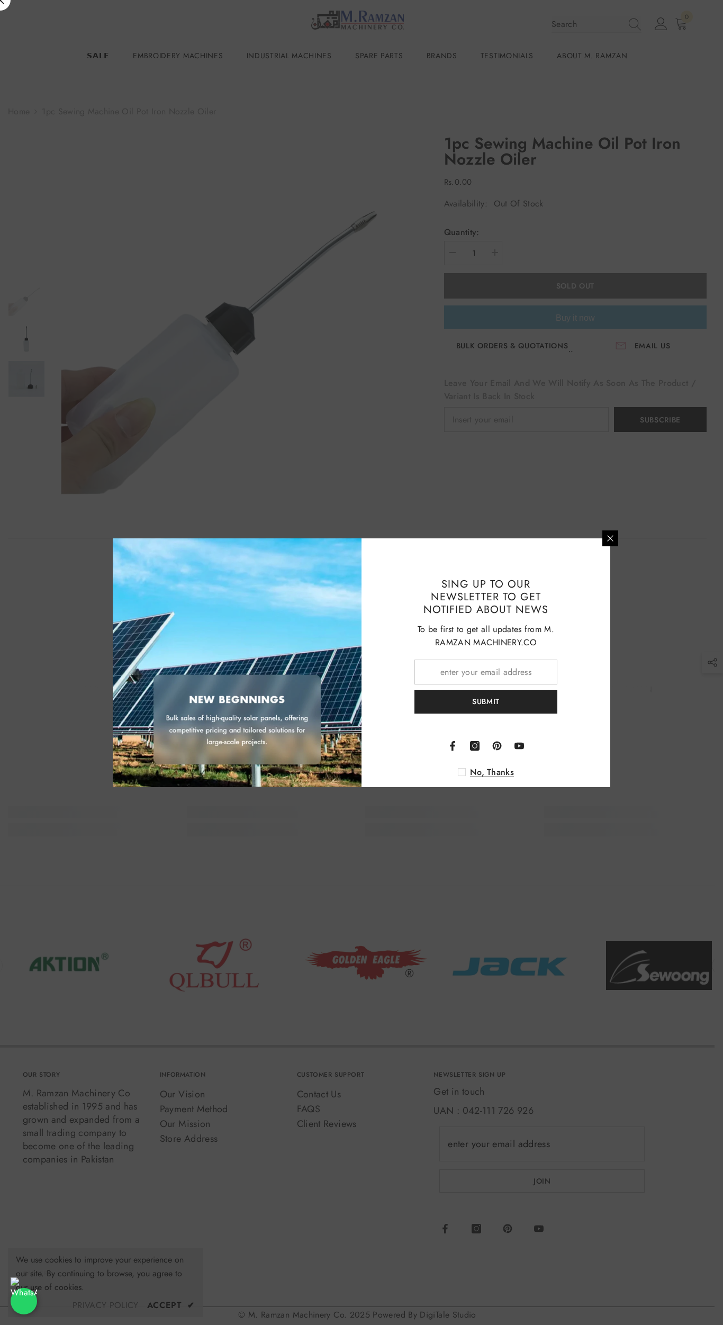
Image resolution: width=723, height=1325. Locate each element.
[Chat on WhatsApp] (24, 1301)
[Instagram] (475, 746)
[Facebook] (452, 746)
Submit (486, 701)
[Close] (610, 538)
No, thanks (492, 772)
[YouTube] (519, 746)
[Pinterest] (497, 746)
